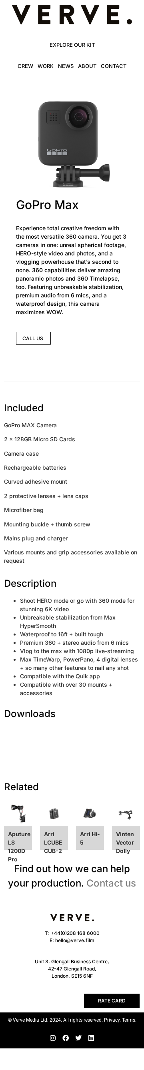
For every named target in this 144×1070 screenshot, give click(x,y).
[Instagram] (52, 1038)
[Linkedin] (91, 1038)
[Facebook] (65, 1038)
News (66, 66)
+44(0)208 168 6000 (75, 933)
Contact (113, 66)
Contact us (111, 883)
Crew (25, 66)
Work (46, 66)
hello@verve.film (74, 940)
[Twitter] (78, 1038)
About (87, 66)
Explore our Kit (72, 45)
